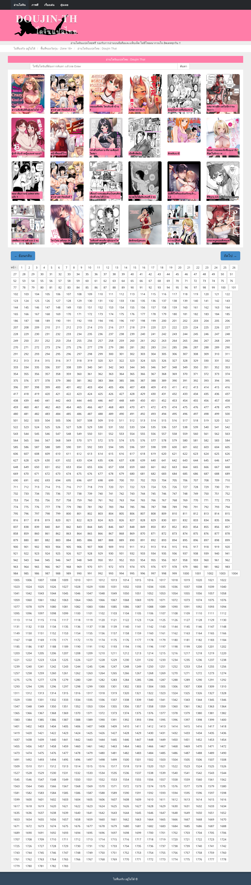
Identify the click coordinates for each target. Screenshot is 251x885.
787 (153, 507)
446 (100, 400)
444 (79, 400)
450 (142, 400)
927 (79, 553)
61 (96, 281)
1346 (223, 700)
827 (132, 520)
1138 (101, 626)
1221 (16, 660)
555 (142, 434)
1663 (138, 819)
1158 (126, 633)
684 (174, 473)
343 (121, 367)
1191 (89, 646)
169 (58, 314)
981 (206, 567)
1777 (211, 859)
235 (89, 334)
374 (227, 374)
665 (195, 467)
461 (37, 407)
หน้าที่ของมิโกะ (58, 153)
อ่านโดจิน (20, 5)
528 (79, 427)
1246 (101, 666)
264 (174, 340)
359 (68, 374)
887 (100, 540)
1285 (138, 680)
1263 (89, 673)
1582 (28, 793)
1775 (187, 859)
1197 (162, 646)
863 (68, 533)
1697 (114, 833)
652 (58, 467)
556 (153, 434)
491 (132, 414)
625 (217, 454)
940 (217, 553)
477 (206, 407)
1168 (28, 640)
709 (217, 480)
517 (185, 420)
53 (23, 281)
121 (217, 294)
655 (89, 467)
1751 (114, 852)
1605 (89, 799)
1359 (162, 706)
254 (68, 340)
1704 (199, 833)
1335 (89, 700)
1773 (162, 859)
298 (89, 354)
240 (142, 334)
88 (114, 287)
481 (26, 414)
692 (37, 480)
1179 (162, 640)
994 (121, 573)
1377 (162, 713)
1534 (101, 773)
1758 (199, 852)
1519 (138, 766)
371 (195, 374)
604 (217, 447)
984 (15, 573)
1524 (199, 766)
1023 (16, 587)
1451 (187, 739)
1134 (53, 626)
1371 (89, 713)
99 (213, 287)
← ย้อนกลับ (23, 255)
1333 (65, 700)
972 (111, 567)
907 (89, 547)
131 (100, 301)
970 (89, 567)
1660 (101, 819)
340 (89, 367)
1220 (223, 653)
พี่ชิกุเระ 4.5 (212, 196)
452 (164, 400)
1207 (65, 653)
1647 (162, 813)
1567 (65, 786)
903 (47, 547)
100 (223, 287)
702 (142, 480)
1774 (174, 859)
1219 (211, 653)
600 (174, 447)
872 (164, 533)
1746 (53, 852)
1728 (53, 846)
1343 (187, 700)
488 (100, 414)
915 (174, 547)
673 (58, 473)
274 (58, 347)
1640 (77, 813)
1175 (114, 640)
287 (195, 347)
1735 (138, 846)
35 (87, 274)
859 (26, 533)
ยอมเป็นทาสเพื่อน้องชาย (180, 109)
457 (217, 400)
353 (227, 367)
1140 (126, 626)
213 (79, 327)
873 (174, 533)
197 (132, 321)
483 (47, 414)
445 (89, 400)
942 (15, 560)
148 (58, 307)
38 (114, 274)
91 (141, 287)
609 (47, 454)
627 (15, 460)
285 (174, 347)
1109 (187, 613)
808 (153, 513)
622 (185, 454)
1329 (16, 700)
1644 (126, 813)
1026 (53, 587)
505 (58, 420)
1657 (65, 819)
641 (164, 460)
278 (100, 347)
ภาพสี (35, 5)
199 (153, 321)
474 (174, 407)
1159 (138, 633)
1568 (77, 786)
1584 (53, 793)
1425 (89, 733)
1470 (199, 746)
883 (58, 540)
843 (79, 527)
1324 (174, 693)
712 (26, 487)
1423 (65, 733)
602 (195, 447)
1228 (101, 660)
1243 (65, 666)
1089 (162, 606)
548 (68, 434)
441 (47, 400)
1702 (174, 833)
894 (174, 540)
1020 (199, 580)
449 (132, 400)
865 (89, 533)
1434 (199, 733)
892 (153, 540)
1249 (138, 666)
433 (185, 394)
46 (186, 274)
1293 (16, 686)
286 (185, 347)
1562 (223, 779)
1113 (16, 620)
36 (96, 274)
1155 (89, 633)
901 (26, 547)
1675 (65, 826)
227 (227, 327)
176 (132, 314)
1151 (41, 633)
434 (195, 394)
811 (185, 513)
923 (37, 553)
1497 (89, 759)
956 (164, 560)
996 (142, 573)
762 (111, 500)
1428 (126, 733)
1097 (41, 613)
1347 (16, 706)
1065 (89, 600)
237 (111, 334)
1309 (211, 686)
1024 (28, 587)
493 (153, 414)
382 (89, 380)
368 (164, 374)
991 (89, 573)
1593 (162, 793)
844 (89, 527)
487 (89, 414)
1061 (41, 600)
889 (121, 540)
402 (79, 387)
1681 (138, 826)
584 (227, 440)
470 (132, 407)
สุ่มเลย (64, 5)
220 (153, 327)
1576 (174, 786)
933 (142, 553)
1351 (65, 706)
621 (174, 454)
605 (227, 447)
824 (100, 520)
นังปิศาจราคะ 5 (137, 109)
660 (142, 467)
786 (142, 507)
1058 (223, 593)
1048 (101, 593)
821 (68, 520)
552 (111, 434)
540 (206, 427)
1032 (126, 587)
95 (177, 287)
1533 (89, 773)
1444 (101, 739)
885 (79, 540)
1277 (41, 680)
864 (79, 533)
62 (105, 281)
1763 (41, 859)
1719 (162, 839)
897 (206, 540)
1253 (187, 666)
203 (195, 321)
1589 (114, 793)
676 (89, 473)
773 (227, 500)
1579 (211, 786)
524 (37, 427)
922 (26, 553)
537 (174, 427)
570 (79, 440)
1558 (174, 779)
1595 (187, 793)
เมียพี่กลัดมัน (135, 153)
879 (15, 540)
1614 (199, 799)
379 (58, 380)
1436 (223, 733)
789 (174, 507)
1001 (198, 573)
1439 (41, 739)
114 (142, 294)
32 (60, 274)
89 (123, 287)
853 (185, 527)
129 (79, 301)
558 (174, 434)
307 (185, 354)
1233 (162, 660)
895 (185, 540)
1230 (126, 660)
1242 (53, 666)
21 (188, 267)
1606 (101, 799)
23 (206, 267)
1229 (114, 660)
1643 (114, 813)
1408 (101, 726)
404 (100, 387)
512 (132, 420)
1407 (89, 726)
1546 (28, 779)
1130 (223, 620)
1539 (162, 773)
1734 (126, 846)
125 (37, 301)
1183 (211, 640)
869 (132, 533)
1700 (150, 833)
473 (164, 407)
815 (227, 513)
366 (142, 374)
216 (111, 327)
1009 (65, 580)
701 (132, 480)
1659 (89, 819)
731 (227, 487)
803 (100, 513)
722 (132, 487)
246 (206, 334)
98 (204, 287)
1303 (138, 686)
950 (100, 560)
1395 (162, 719)
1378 (174, 713)
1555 (138, 779)
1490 (223, 753)
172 (89, 314)
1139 (114, 626)
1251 (162, 666)
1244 (77, 666)
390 (174, 380)
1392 (126, 719)
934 (153, 553)
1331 (41, 700)
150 (79, 307)
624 (206, 454)
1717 (138, 839)
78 (23, 287)
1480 (101, 753)
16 (143, 267)
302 (132, 354)
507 (79, 420)
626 (227, 454)
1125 (162, 620)
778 (58, 507)
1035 (162, 587)
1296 (53, 686)
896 (195, 540)
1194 (126, 646)
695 (68, 480)
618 (142, 454)
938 (195, 553)
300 (111, 354)
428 (132, 394)
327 (174, 360)
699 (111, 480)
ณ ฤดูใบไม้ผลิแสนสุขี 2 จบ (142, 196)
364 (121, 374)
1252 (174, 666)
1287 (162, 680)
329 (195, 360)
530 (100, 427)
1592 (150, 793)
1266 (126, 673)
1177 (138, 640)
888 (111, 540)
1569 (89, 786)
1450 (174, 739)
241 (153, 334)
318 (79, 360)
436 (217, 394)
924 (47, 553)
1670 (223, 819)
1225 (65, 660)
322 (121, 360)
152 (100, 307)
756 (47, 500)
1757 (187, 852)
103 (26, 294)
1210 (101, 653)
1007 (41, 580)
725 (164, 487)
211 (58, 327)
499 (217, 414)
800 (68, 513)
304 (153, 354)
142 (217, 301)
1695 (89, 833)
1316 (77, 693)
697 (89, 480)
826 (121, 520)
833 (195, 520)
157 (153, 307)
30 (42, 274)
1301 (114, 686)
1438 (28, 739)
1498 (101, 759)
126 (47, 301)
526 (58, 427)
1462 (101, 746)
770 (195, 500)
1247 (114, 666)
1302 (126, 686)
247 (217, 334)
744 (142, 493)
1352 (77, 706)
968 (68, 567)
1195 (138, 646)
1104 (126, 613)
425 (100, 394)
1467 (162, 746)
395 (227, 380)
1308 (199, 686)
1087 (138, 606)
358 (58, 374)
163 (217, 307)
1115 (41, 620)
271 (26, 347)
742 (121, 493)
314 (37, 360)
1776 (199, 859)
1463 (114, 746)
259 (121, 340)
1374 (126, 713)
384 (111, 380)
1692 (53, 833)
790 (185, 507)
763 (121, 500)
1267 (138, 673)
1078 (28, 606)
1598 (223, 793)
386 (132, 380)
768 (174, 500)
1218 (199, 653)
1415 (187, 726)
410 (164, 387)
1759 (211, 852)
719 (100, 487)
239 (132, 334)
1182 (199, 640)
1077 (16, 606)
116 (164, 294)
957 (174, 560)
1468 (174, 746)
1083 (89, 606)
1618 (28, 806)
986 (37, 573)
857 (227, 527)
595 (121, 447)
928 (89, 553)
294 (47, 354)
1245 (89, 666)
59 (78, 281)
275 (68, 347)
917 (195, 547)
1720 (174, 839)
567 (47, 440)
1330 (28, 700)
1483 (138, 753)
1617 (16, 806)
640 (153, 460)
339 (79, 367)
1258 (28, 673)
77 (14, 287)
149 (68, 307)
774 (15, 507)
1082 (77, 606)
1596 (199, 793)
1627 (138, 806)
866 (100, 533)
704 (164, 480)
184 (217, 314)
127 (58, 301)
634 (89, 460)
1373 (114, 713)
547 (58, 434)
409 (153, 387)
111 (111, 294)
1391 (114, 719)
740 (100, 493)
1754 (150, 852)
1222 (28, 660)
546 (47, 434)
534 (142, 427)
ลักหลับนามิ (174, 153)
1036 (174, 587)
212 (68, 327)
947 (68, 560)
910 (121, 547)
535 (153, 427)
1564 (28, 786)
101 (233, 287)
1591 (138, 793)
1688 (223, 826)
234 (79, 334)
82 (60, 287)
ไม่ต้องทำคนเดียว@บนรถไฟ (104, 240)
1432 (174, 733)
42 (150, 274)
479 (227, 407)
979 (185, 567)
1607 (114, 799)
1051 (138, 593)
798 (47, 513)
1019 (187, 580)
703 (153, 480)
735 (47, 493)
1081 (65, 606)
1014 (126, 580)
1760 (223, 852)
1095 (16, 613)
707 (195, 480)
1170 (53, 640)
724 (153, 487)
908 (100, 547)
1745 (41, 852)
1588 (101, 793)
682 (153, 473)
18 (161, 267)
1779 (16, 866)
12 (107, 267)
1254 (199, 666)
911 (132, 547)
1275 (16, 680)
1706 (223, 833)
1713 (89, 839)
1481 (114, 753)
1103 (114, 613)
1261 (65, 673)
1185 (16, 646)
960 (206, 560)
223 (185, 327)
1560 (199, 779)
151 (89, 307)
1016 (150, 580)
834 (206, 520)
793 (217, 507)
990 (79, 573)
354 (15, 374)
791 (195, 507)
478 (217, 407)
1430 (150, 733)
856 (217, 527)
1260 (53, 673)
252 (47, 340)
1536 (126, 773)
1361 (187, 706)
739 (89, 493)
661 (153, 467)
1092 (199, 606)
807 (142, 513)
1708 (28, 839)
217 (121, 327)
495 (174, 414)
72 (195, 281)
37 (105, 274)
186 (15, 321)
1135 (65, 626)
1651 (211, 813)
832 (185, 520)
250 (26, 340)
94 (168, 287)
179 (164, 314)
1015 (138, 580)
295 (58, 354)
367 (153, 374)
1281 (89, 680)
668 (227, 467)
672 (47, 473)
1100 (77, 613)
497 (195, 414)
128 (68, 301)
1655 (41, 819)
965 (37, 567)
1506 (199, 759)
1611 (162, 799)
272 (37, 347)
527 (68, 427)
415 (217, 387)
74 (213, 281)
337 (58, 367)
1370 (77, 713)
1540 (174, 773)
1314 (53, 693)
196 (121, 321)
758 (68, 500)
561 (206, 434)
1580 (223, 786)
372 (206, 374)
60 (87, 281)
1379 (187, 713)
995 (132, 573)
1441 (65, 739)
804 (111, 513)
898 (217, 540)
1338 (126, 700)
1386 (53, 719)
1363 (211, 706)
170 (68, 314)
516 (174, 420)
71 (186, 281)
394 (217, 380)
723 (142, 487)
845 (100, 527)
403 (89, 387)
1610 (150, 799)
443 (68, 400)
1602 (53, 799)
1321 (138, 693)
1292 (223, 680)
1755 (162, 852)
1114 (28, 620)
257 (100, 340)
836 (227, 520)
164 (227, 307)
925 (58, 553)
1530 (53, 773)
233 (68, 334)
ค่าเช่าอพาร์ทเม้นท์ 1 (61, 196)
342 (111, 367)
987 (47, 573)
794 (227, 507)
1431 (162, 733)
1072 (174, 600)
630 (47, 460)
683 (164, 473)
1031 (114, 587)
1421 (41, 733)
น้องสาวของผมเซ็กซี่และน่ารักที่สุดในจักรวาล (222, 151)
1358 (150, 706)
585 (15, 447)
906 (79, 547)
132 (111, 301)
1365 (16, 713)
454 (185, 400)
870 (142, 533)
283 (153, 347)
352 (217, 367)
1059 (16, 600)
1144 (174, 626)
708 (206, 480)
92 (150, 287)
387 (142, 380)
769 (185, 500)
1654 (28, 819)
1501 (138, 759)
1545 (16, 779)
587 (37, 447)
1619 (41, 806)
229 (26, 334)
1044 (53, 593)
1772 (150, 859)
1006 (28, 580)
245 (195, 334)
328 (185, 360)
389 (164, 380)
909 (111, 547)
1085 (114, 606)
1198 (174, 646)
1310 (223, 686)
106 (58, 294)
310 (217, 354)
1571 (114, 786)
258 (111, 340)
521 (227, 420)
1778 (223, 859)
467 (100, 407)
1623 (89, 806)
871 (153, 533)
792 (206, 507)
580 (185, 440)
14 (125, 267)
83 (69, 287)
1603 (65, 799)
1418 (223, 726)
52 (14, 281)
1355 (114, 706)
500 (227, 414)
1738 (174, 846)
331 (217, 360)
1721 (187, 839)
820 (58, 520)
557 (164, 434)
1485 (162, 753)
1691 (41, 833)
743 (132, 493)
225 (206, 327)
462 (47, 407)
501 (15, 420)
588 (47, 447)
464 (68, 407)
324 (142, 360)
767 (164, 500)
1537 (138, 773)
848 (132, 527)
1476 (53, 753)
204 (206, 321)
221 (164, 327)
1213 (138, 653)
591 (79, 447)
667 (217, 467)
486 (79, 414)
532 (121, 427)
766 (153, 500)
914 (164, 547)
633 (79, 460)
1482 (126, 753)
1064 (77, 600)
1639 (65, 813)
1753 (138, 852)
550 (89, 434)
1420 (28, 733)
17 (152, 267)
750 (206, 493)
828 (142, 520)
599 (164, 447)
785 (132, 507)
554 (132, 434)
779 (68, 507)
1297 (65, 686)
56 (51, 281)
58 (69, 281)
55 (42, 281)
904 (58, 547)
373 (217, 374)
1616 (223, 799)
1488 (199, 753)
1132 (28, 626)
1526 (223, 766)
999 (174, 573)
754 (26, 500)
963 (15, 567)
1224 (53, 660)
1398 (199, 719)
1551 (89, 779)
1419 (16, 733)
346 (153, 367)
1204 (28, 653)
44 (168, 274)
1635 (16, 813)
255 (79, 340)
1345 (211, 700)
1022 (223, 580)
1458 (53, 746)
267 (206, 340)
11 (98, 267)
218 (132, 327)
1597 (211, 793)
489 (111, 414)
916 (185, 547)
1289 (187, 680)
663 (174, 467)
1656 (53, 819)
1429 (138, 733)
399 (47, 387)
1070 (150, 600)
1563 (16, 786)
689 (227, 473)
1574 (150, 786)
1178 (150, 640)
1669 (211, 819)
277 (89, 347)
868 (121, 533)
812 (195, 513)
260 (132, 340)
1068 (126, 600)
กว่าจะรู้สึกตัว (174, 240)
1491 (16, 759)
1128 (199, 620)
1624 (101, 806)
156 (142, 307)
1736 (150, 846)
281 (132, 347)
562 (217, 434)
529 (89, 427)
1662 (126, 819)
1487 (187, 753)
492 (142, 414)
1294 (28, 686)
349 (185, 367)
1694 (77, 833)
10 (89, 267)
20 (179, 267)
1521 (162, 766)
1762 (28, 859)
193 (89, 321)
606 (15, 454)
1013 (114, 580)
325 (153, 360)
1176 (126, 640)
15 (134, 267)
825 (111, 520)
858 (15, 533)
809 (164, 513)
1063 (65, 600)
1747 (65, 852)
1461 (89, 746)
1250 (150, 666)
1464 (126, 746)
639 (142, 460)
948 (79, 560)
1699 (138, 833)
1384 (28, 719)
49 (213, 274)
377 (37, 380)
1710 (53, 839)
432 (174, 394)
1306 (174, 686)
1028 (77, 587)
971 (100, 567)
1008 (53, 580)
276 (79, 347)
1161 (162, 633)
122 (227, 294)
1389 (89, 719)
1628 (150, 806)
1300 (101, 686)
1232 (150, 660)
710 (227, 480)
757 (58, 500)
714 (47, 487)
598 (153, 447)
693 (47, 480)
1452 (199, 739)
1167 (16, 640)
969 (79, 567)
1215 (162, 653)
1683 (162, 826)
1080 (53, 606)
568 (58, 440)
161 (195, 307)
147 (47, 307)
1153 (65, 633)
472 (153, 407)
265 (185, 340)
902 (37, 547)
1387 (65, 719)
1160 (150, 633)
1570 (101, 786)
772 (217, 500)
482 (37, 414)
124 (26, 301)
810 (174, 513)
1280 (77, 680)
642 (174, 460)
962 (227, 560)
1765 (65, 859)
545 (37, 434)
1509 (16, 766)
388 (153, 380)
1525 (211, 766)
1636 (28, 813)
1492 (28, 759)
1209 (89, 653)
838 (26, 527)
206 (227, 321)
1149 (16, 633)
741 (111, 493)
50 (222, 274)
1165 (211, 633)
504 (47, 420)
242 (164, 334)
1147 (211, 626)
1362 (199, 706)
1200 (199, 646)
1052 (150, 593)
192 (79, 321)
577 (153, 440)
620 (164, 454)
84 (78, 287)
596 (132, 447)
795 (15, 513)
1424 (77, 733)
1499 (114, 759)
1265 (114, 673)
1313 (41, 693)
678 (111, 473)
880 (26, 540)
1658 (77, 819)
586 (26, 447)
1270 (174, 673)
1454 (223, 739)
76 (231, 281)
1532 (77, 773)
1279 (65, 680)
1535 (114, 773)
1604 (77, 799)
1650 (199, 813)
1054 (174, 593)
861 (47, 533)
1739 (187, 846)
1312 (28, 693)
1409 (114, 726)
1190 (77, 646)
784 (121, 507)
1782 (53, 866)
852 (174, 527)
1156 (101, 633)
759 (79, 500)
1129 (211, 620)
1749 (89, 852)
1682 (150, 826)
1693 (65, 833)
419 (37, 394)
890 (132, 540)
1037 (187, 587)
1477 (65, 753)
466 (89, 407)
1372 (101, 713)
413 (195, 387)
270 (15, 347)
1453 (211, 739)
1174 (101, 640)
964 (26, 567)
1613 (187, 799)
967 (58, 567)
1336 (101, 700)
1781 (41, 866)
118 (185, 294)
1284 (126, 680)
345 (142, 367)
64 (123, 281)
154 (121, 307)
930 (111, 553)
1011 (89, 580)
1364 (223, 706)
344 (132, 367)
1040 (223, 587)
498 (206, 414)
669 (15, 473)
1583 (41, 793)
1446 (126, 739)
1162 (174, 633)
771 (206, 500)
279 (111, 347)
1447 (138, 739)
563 (227, 434)
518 (195, 420)
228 (15, 334)
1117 (65, 620)
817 (26, 520)
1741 (211, 846)
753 (15, 500)
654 (79, 467)
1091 (187, 606)
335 (37, 367)
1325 (187, 693)
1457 (41, 746)
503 (37, 420)
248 (227, 334)
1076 (223, 600)
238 (121, 334)
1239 (16, 666)
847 (121, 527)
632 (68, 460)
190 (58, 321)
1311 (16, 693)
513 (142, 420)
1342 (174, 700)
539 (195, 427)
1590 (126, 793)
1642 (101, 813)
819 (47, 520)
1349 (41, 706)
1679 (114, 826)
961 (217, 560)
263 (164, 340)
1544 (223, 773)
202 (185, 321)
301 (121, 354)
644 (195, 460)
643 (185, 460)
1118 (77, 620)
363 (111, 374)
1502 (150, 759)
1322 (150, 693)
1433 (187, 733)
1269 (162, 673)
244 (185, 334)
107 (68, 294)
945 (47, 560)
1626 (126, 806)
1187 (41, 646)
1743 (16, 852)
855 (206, 527)
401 (68, 387)
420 (47, 394)
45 (177, 274)
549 (79, 434)
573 (111, 440)
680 (132, 473)
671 (37, 473)
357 (47, 374)
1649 (187, 813)
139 (185, 301)
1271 (187, 673)
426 (111, 394)
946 (58, 560)
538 (185, 427)
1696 (101, 833)
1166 (223, 633)
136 (153, 301)
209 (37, 327)
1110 (199, 613)
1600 (28, 799)
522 (15, 427)
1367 (41, 713)
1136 (77, 626)
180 (174, 314)
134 (132, 301)
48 (204, 274)
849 (142, 527)
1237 (211, 660)
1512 (53, 766)
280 (121, 347)
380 (68, 380)
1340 (150, 700)
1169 (41, 640)
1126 (174, 620)
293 (37, 354)
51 (231, 274)
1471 (211, 746)
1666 (174, 819)
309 (206, 354)
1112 (223, 613)
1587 (89, 793)
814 (217, 513)
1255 (211, 666)
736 (58, 493)
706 (185, 480)
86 (96, 287)
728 (195, 487)
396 (15, 387)
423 (79, 394)
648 (15, 467)
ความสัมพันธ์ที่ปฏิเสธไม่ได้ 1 (26, 109)
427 (121, 394)
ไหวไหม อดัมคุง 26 (60, 240)
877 (217, 533)
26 (234, 267)
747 (174, 493)
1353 (89, 706)
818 (37, 520)
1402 (28, 726)
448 (121, 400)
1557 (162, 779)
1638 (53, 813)
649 (26, 467)
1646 (150, 813)
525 (47, 427)
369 (174, 374)
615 (111, 454)
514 (153, 420)
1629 (162, 806)
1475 (41, 753)
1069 (138, 600)
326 (164, 360)
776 (37, 507)
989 (68, 573)
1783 (65, 866)
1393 (138, 719)
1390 (101, 719)
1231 (138, 660)
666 (206, 467)
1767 (89, 859)
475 (185, 407)
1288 (174, 680)
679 (121, 473)
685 (185, 473)
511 (121, 420)
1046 (77, 593)
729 (206, 487)
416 (227, 387)
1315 (65, 693)
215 (100, 327)
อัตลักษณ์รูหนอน (137, 240)
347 (164, 367)
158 (164, 307)
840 (47, 527)
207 (15, 327)
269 (227, 340)
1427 (114, 733)
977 (164, 567)
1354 (101, 706)
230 (37, 334)
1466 (150, 746)
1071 (162, 600)
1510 (28, 766)
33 (69, 274)
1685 (187, 826)
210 (47, 327)
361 (89, 374)
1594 (174, 793)
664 (185, 467)
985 (26, 573)
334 (26, 367)
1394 (150, 719)
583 (217, 440)
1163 (187, 633)
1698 (126, 833)
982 (217, 567)
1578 (199, 786)
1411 (138, 726)
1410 (126, 726)
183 (206, 314)
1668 (199, 819)
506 (68, 420)
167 (37, 314)
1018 (174, 580)
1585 (65, 793)
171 (79, 314)
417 (15, 394)
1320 (126, 693)
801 (79, 513)
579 (174, 440)
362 (100, 374)
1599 (16, 799)
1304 (150, 686)
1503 (162, 759)
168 (47, 314)
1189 (65, 646)
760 (89, 500)
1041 (16, 593)
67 (150, 281)
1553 (114, 779)
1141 (138, 626)
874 (185, 533)
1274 (223, 673)
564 (15, 440)
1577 (187, 786)
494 (164, 414)
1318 (101, 693)
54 (33, 281)
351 (206, 367)
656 (100, 467)
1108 (174, 613)
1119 (89, 620)
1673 (41, 826)
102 (15, 294)
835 (217, 520)
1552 (101, 779)
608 (37, 454)
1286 (150, 680)
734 (37, 493)
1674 (53, 826)
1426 (101, 733)
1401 (16, 726)
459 (15, 407)
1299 (89, 686)
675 (79, 473)
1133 (41, 626)
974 (132, 567)
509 (100, 420)
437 (227, 394)
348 (174, 367)
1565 (41, 786)
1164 (199, 633)
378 (47, 380)
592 (89, 447)
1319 (114, 693)
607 (26, 454)
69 (168, 281)
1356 (126, 706)
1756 (174, 852)
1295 (41, 686)
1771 (138, 859)
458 (227, 400)
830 (164, 520)
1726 (28, 846)
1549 (65, 779)
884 (68, 540)
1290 (199, 680)
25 (224, 267)
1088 (150, 606)
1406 (77, 726)
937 (185, 553)
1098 (53, 613)
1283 (114, 680)
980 (195, 567)
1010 (77, 580)
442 (58, 400)
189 (47, 321)
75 (222, 281)
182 (195, 314)
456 (206, 400)
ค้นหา (183, 66)
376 (26, 380)
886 (89, 540)
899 (227, 540)
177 (142, 314)
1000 (186, 573)
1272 (199, 673)
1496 (77, 759)
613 (89, 454)
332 (227, 360)
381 (79, 380)
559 (185, 434)
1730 (77, 846)
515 (164, 420)
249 (15, 340)
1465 (138, 746)
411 (174, 387)
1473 (16, 753)
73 (204, 281)
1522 (174, 766)
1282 (101, 680)
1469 (187, 746)
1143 (162, 626)
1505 (187, 759)
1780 (28, 866)
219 (142, 327)
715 (58, 487)
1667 (187, 819)
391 (185, 380)
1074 (199, 600)
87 (105, 287)
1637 (41, 813)
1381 (211, 713)
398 (37, 387)
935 (164, 553)
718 (89, 487)
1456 (28, 746)
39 (123, 274)
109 (89, 294)
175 (121, 314)
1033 (138, 587)
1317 (89, 693)
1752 (126, 852)
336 (47, 367)
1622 (77, 806)
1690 (28, 833)
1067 (114, 600)
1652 (223, 813)
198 (142, 321)
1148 (223, 626)
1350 (53, 706)
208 (26, 327)
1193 (114, 646)
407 (132, 387)
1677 (89, 826)
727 (185, 487)
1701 (162, 833)
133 (121, 301)
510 (111, 420)
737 (68, 493)
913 (153, 547)
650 (37, 467)
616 (121, 454)
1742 (223, 846)
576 (142, 440)
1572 (126, 786)
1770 (126, 859)
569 (68, 440)
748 (185, 493)
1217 (187, 653)
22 (197, 267)
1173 (89, 640)
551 (100, 434)
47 (195, 274)
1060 (28, 600)
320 (100, 360)
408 (142, 387)
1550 (77, 779)
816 (15, 520)
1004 (234, 573)
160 (185, 307)
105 (47, 294)
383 (100, 380)
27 (14, 274)
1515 (89, 766)
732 (15, 493)
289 (217, 347)
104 (37, 294)
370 (185, 374)
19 (170, 267)
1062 (53, 600)
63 (114, 281)
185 (227, 314)
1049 (114, 593)
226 (217, 327)
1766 (77, 859)
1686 (199, 826)
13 (116, 267)
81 (51, 287)
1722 (199, 839)
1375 (138, 713)
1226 (77, 660)
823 (89, 520)
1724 (223, 839)
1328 (223, 693)
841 (58, 527)
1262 (77, 673)
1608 (126, 799)
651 (47, 467)
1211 (114, 653)
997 (153, 573)
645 (206, 460)
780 (79, 507)
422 (68, 394)
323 (132, 360)
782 (100, 507)
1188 (53, 646)
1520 (150, 766)
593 (100, 447)
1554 (126, 779)
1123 (138, 620)
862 (58, 533)
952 (121, 560)
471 (142, 407)
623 (195, 454)
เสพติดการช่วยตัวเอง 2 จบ (25, 240)
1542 (199, 773)
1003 (222, 573)
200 (164, 321)
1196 (150, 646)
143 (227, 301)
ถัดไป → (230, 255)
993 (111, 573)
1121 (114, 620)
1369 (65, 713)
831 (174, 520)
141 (206, 301)
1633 (211, 806)
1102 (101, 613)
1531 (65, 773)
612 (79, 454)
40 (132, 274)
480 (15, 414)
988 (58, 573)
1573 (138, 786)
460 (26, 407)
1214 (150, 653)
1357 (138, 706)
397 (26, 387)
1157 (114, 633)
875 (195, 533)
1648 (174, 813)
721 (121, 487)
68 (159, 281)
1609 (138, 799)
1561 (211, 779)
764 (132, 500)
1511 (41, 766)
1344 (199, 700)
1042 (28, 593)
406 (121, 387)
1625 (114, 806)
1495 (65, 759)
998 (164, 573)
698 (100, 480)
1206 (53, 653)
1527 (16, 773)
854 (195, 527)
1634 (223, 806)
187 (26, 321)
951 (111, 560)
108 (79, 294)
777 (47, 507)
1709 (41, 839)
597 (142, 447)
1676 (77, 826)
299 (100, 354)
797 (37, 513)
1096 (28, 613)
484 (58, 414)
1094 (223, 606)
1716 (126, 839)
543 (15, 434)
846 (111, 527)
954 (142, 560)
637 (121, 460)
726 (174, 487)
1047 (89, 593)
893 (164, 540)
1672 (28, 826)
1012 (101, 580)
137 (164, 301)
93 (159, 287)
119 (195, 294)
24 (215, 267)
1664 (150, 819)
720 (111, 487)
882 (47, 540)
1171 (65, 640)
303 (142, 354)
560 (195, 434)
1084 (101, 606)
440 (37, 400)
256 (89, 340)
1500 (126, 759)
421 (58, 394)
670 (26, 473)
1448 (150, 739)
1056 (199, 593)
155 (132, 307)
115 (153, 294)
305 (164, 354)
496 (185, 414)
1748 (77, 852)
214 (89, 327)
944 (37, 560)
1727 (41, 846)
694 (58, 480)
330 (206, 360)
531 (111, 427)
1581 (16, 793)
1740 (199, 846)
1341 (162, 700)
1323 (162, 693)
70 (177, 281)
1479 (89, 753)
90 (132, 287)
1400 (223, 719)
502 (26, 420)
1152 (53, 633)
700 (121, 480)
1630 (174, 806)
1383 (16, 719)
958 (185, 560)
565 (26, 440)
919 (217, 547)
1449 (162, 739)
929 (100, 553)
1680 (126, 826)
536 (164, 427)
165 (15, 314)
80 (42, 287)
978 (174, 567)
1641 (89, 813)
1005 (16, 580)
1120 (101, 620)
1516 (101, 766)
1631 (187, 806)
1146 (199, 626)
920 (227, 547)
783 (111, 507)
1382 (223, 713)
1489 (211, 753)
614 (100, 454)
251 (37, 340)
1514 (77, 766)
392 (195, 380)
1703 (187, 833)
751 (217, 493)
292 (26, 354)
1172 (77, 640)
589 (58, 447)
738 (79, 493)
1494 (53, 759)
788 (164, 507)
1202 (223, 646)
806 (132, 513)
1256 (223, 666)
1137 (89, 626)
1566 (53, 786)
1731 (89, 846)
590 (68, 447)
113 (132, 294)
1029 (89, 587)
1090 (174, 606)
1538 (150, 773)
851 (164, 527)
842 (68, 527)
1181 (187, 640)
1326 (199, 693)
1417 (211, 726)
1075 (211, 600)
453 (174, 400)
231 (47, 334)
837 (15, 527)
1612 (174, 799)
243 (174, 334)
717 (79, 487)
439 (26, 400)
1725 (16, 846)
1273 (211, 673)
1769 (114, 859)
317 (68, 360)
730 (217, 487)
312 (15, 360)
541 (217, 427)
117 (174, 294)
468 (111, 407)
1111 (211, 613)
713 (37, 487)
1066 (101, 600)
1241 (41, 666)
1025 (41, 587)
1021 (211, 580)
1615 (211, 799)
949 (89, 560)
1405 (65, 726)
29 (33, 274)
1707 (16, 839)
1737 (162, 846)
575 (132, 440)
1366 (28, 713)
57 (60, 281)
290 (227, 347)
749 (195, 493)
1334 (77, 700)
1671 (16, 826)
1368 (53, 713)
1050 (126, 593)
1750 (101, 852)
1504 (174, 759)
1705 (211, 833)
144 (15, 307)
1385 (41, 719)
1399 (211, 719)
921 (15, 553)
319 (89, 360)
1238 (223, 660)
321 (111, 360)
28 (23, 274)
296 (68, 354)
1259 (41, 673)
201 (174, 321)
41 (141, 274)
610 (58, 454)
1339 (138, 700)
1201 (211, 646)
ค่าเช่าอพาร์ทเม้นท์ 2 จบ (63, 109)
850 (153, 527)
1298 (77, 686)
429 (142, 394)
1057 (211, 593)
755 (37, 500)
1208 (77, 653)
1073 (187, 600)
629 (37, 460)
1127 (187, 620)
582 (206, 440)
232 (58, 334)
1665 (162, 819)
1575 (162, 786)
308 (195, 354)
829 (153, 520)
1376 (150, 713)
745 (153, 493)
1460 (77, 746)
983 (227, 567)
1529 (41, 773)
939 (206, 553)
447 (111, 400)
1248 (126, 666)
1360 (174, 706)
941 (227, 553)
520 (217, 420)
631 (58, 460)
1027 (65, 587)
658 (121, 467)
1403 (41, 726)
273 (47, 347)
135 (142, 301)
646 (217, 460)
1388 (77, 719)
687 (206, 473)
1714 (101, 839)
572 (100, 440)
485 (68, 414)
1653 (16, 819)
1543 (211, 773)
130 (89, 301)
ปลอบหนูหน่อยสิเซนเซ (218, 240)
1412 (150, 726)
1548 (53, 779)
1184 (223, 640)
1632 (199, 806)
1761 (16, 859)
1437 (16, 739)
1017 (162, 580)
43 (159, 274)
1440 (53, 739)
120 (206, 294)
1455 (16, 746)
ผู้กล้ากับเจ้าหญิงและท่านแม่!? (27, 153)
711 (15, 487)
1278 (53, 680)
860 (37, 533)
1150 (28, 633)
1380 (199, 713)
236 (100, 334)
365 (132, 374)
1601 (41, 799)
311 (227, 354)
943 (26, 560)
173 (100, 314)
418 (26, 394)
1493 (41, 759)
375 (15, 380)
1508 (223, 759)
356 (37, 374)
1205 (41, 653)
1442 (77, 739)
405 (111, 387)
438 (15, 400)
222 (174, 327)
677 (100, 473)
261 (142, 340)
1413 (162, 726)
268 (217, 340)
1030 (101, 587)
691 (26, 480)
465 (79, 407)
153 (111, 307)
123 (15, 301)
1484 (150, 753)
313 (26, 360)
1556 (150, 779)
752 (227, 493)
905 (68, 547)
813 (206, 513)
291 (15, 354)
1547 (41, 779)
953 (132, 560)
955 (153, 560)
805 (121, 513)
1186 (28, 646)
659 (132, 467)
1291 (211, 680)
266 (195, 340)
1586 (77, 793)
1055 (187, 593)
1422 (53, 733)
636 (111, 460)
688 (217, 473)
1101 (89, 613)
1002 (210, 573)
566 (37, 440)
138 (174, 301)
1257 (16, 673)
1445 (114, 739)
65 (132, 281)
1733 (114, 846)
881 (37, 540)
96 (186, 287)
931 (121, 553)
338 (68, 367)
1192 (101, 646)
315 (47, 360)
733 (26, 493)
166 (26, 314)
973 (121, 567)
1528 (28, 773)
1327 (211, 693)
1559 (187, 779)
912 (142, 547)
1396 (174, 719)
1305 (162, 686)
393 (206, 380)
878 (227, 533)
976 (153, 567)
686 (195, 473)
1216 (174, 653)
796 (26, 513)
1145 (187, 626)
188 (37, 321)
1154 (77, 633)
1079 (41, 606)
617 (132, 454)
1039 (211, 587)
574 (121, 440)
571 (89, 440)
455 (195, 400)
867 (111, 533)
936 (174, 553)
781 (89, 507)
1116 (53, 620)
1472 (223, 746)
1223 (41, 660)
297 (79, 354)
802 (89, 513)
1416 (199, 726)
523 (26, 427)
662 (164, 467)
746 (164, 493)
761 (100, 500)
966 (47, 567)
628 (26, 460)
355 (26, 374)
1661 (114, 819)
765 (142, 500)
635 (100, 460)
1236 (199, 660)
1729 (65, 846)
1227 (89, 660)
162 (206, 307)
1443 (89, 739)
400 (58, 387)
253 (58, 340)
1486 (174, 753)
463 (58, 407)
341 (100, 367)
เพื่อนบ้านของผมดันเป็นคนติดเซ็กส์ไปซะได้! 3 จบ (105, 195)
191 (68, 321)
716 (68, 487)
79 (33, 287)
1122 (126, 620)
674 (68, 473)
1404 (53, 726)
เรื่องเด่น (49, 5)
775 (26, 507)
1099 (65, 613)
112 (121, 294)
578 (164, 440)
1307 (187, 686)
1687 (211, 826)
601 (185, 447)
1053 (162, 593)
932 (132, 553)
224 (195, 327)
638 (132, 460)
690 (15, 480)
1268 (150, 673)
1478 (77, 753)
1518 (126, 766)
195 (111, 321)
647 (227, 460)
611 (68, 454)
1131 (16, 626)
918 (206, 547)
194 (100, 321)
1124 (150, 620)
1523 (187, 766)
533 (132, 427)
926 (68, 553)
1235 (187, 660)
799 (58, 513)
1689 (16, 833)
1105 (138, 613)
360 (79, 374)
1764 (53, 859)
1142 (150, 626)
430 (153, 394)
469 (121, 407)
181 (185, 314)
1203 (16, 653)
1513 (65, 766)
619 (153, 454)
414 (206, 387)
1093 (211, 606)
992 (100, 573)
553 (121, 434)
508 (89, 420)
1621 (65, 806)
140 (195, 301)
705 (174, 480)
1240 (28, 666)
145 (26, 307)
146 (37, 307)
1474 (28, 753)
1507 (211, 759)
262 (153, 340)
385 (121, 380)
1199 (187, 646)
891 (142, 540)
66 (141, 281)
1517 (114, 766)
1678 (101, 826)
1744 (28, 852)
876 (206, 533)
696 (79, 480)
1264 (101, 673)
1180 (174, 640)
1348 (28, 706)
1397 (187, 719)
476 (195, 407)
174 (111, 314)
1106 (150, 613)
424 (89, 394)
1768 (101, 859)
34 (78, 274)
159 (174, 307)
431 (164, 394)
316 (58, 360)
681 (142, 473)
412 (185, 387)
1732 (101, 846)
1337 (114, 700)
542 (227, 427)
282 (142, 347)
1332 (53, 700)
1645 (138, 813)
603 (206, 447)
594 (111, 447)
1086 (126, 606)
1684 (174, 826)
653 (68, 467)
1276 (28, 680)
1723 (211, 839)
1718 (150, 839)
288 (206, 347)
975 (142, 567)
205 (217, 321)
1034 (150, 587)
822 (79, 520)
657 (111, 467)
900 (15, 547)
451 (153, 400)
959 (195, 560)
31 (51, 274)
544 (26, 434)
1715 (114, 839)
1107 (162, 613)
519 (206, 420)
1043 (41, 593)
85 (87, 287)
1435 (211, 733)
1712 (77, 839)
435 (206, 394)
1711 (65, 839)
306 (174, 354)
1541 (187, 773)
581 (195, 440)
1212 (126, 653)
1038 (199, 587)
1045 (65, 593)
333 (15, 367)
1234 (174, 660)
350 (195, 367)
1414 (174, 726)
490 (121, 414)
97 (195, 287)
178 (153, 314)
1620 (53, 806)
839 (37, 527)
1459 (65, 746)
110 (100, 294)
